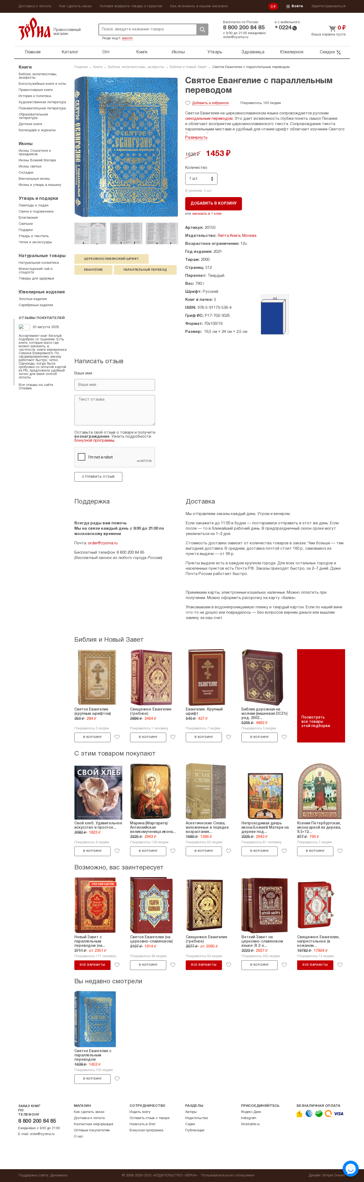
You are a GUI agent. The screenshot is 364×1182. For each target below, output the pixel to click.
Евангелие (93, 270)
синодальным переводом (209, 119)
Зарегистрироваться (328, 6)
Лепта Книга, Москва (237, 236)
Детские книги (30, 124)
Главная (33, 52)
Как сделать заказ (75, 6)
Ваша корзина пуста (329, 34)
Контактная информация (93, 1124)
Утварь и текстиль (34, 236)
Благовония (28, 217)
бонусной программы (94, 440)
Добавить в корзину (214, 203)
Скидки (327, 52)
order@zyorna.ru (235, 37)
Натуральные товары (42, 256)
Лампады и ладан (33, 205)
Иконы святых (30, 166)
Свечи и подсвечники (36, 211)
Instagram (248, 1118)
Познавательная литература (42, 108)
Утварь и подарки (38, 199)
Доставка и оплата (34, 6)
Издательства (196, 1118)
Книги (141, 52)
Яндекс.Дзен (251, 1112)
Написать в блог (143, 1124)
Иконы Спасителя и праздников (35, 152)
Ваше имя (83, 373)
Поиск (202, 29)
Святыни (26, 224)
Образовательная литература (33, 116)
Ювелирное (292, 52)
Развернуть (196, 137)
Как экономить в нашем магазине (199, 6)
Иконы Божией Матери (37, 160)
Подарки (26, 230)
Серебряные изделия (36, 305)
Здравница (252, 52)
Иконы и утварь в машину (40, 185)
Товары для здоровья (36, 278)
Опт (106, 52)
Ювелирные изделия (42, 292)
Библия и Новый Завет (188, 67)
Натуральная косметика (39, 263)
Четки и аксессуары (35, 242)
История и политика (35, 96)
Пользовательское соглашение (227, 1175)
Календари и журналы (37, 130)
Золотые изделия (33, 299)
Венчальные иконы (34, 179)
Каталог (70, 52)
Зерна (34, 28)
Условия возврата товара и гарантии (131, 6)
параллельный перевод (145, 270)
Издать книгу (140, 1112)
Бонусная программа (146, 1130)
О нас (78, 1136)
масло (127, 38)
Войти (297, 6)
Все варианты (92, 965)
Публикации (194, 1130)
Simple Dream (333, 1175)
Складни (26, 172)
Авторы (191, 1112)
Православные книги (36, 90)
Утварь (215, 52)
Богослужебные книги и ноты (42, 84)
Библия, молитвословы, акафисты (136, 67)
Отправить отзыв (98, 477)
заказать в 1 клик (207, 213)
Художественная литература (42, 102)
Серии (190, 1124)
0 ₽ (273, 7)
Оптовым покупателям (92, 1130)
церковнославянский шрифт (111, 259)
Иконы (178, 52)
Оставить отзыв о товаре (149, 1118)
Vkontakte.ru (250, 1124)
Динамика (58, 1175)
